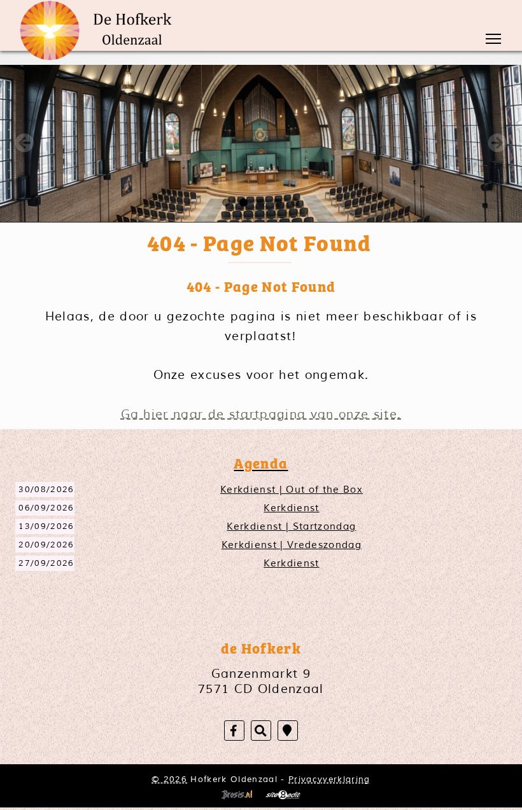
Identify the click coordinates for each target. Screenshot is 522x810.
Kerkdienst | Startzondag (291, 526)
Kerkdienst (291, 508)
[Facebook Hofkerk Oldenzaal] (234, 731)
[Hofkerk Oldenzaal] (100, 31)
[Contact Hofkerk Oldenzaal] (287, 731)
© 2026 (169, 779)
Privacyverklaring (329, 779)
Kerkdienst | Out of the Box (291, 489)
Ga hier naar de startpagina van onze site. (261, 414)
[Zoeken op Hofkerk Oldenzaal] (261, 731)
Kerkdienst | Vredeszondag (292, 545)
